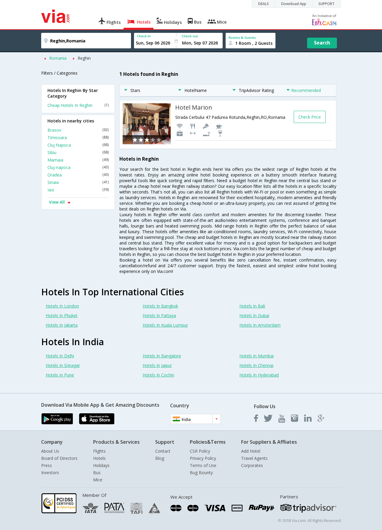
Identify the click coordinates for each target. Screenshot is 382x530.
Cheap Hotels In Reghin (78, 105)
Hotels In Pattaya (159, 315)
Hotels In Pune (60, 375)
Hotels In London (62, 306)
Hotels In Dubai (254, 315)
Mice (97, 480)
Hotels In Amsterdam (260, 325)
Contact (162, 451)
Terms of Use (203, 465)
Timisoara (78, 137)
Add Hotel (250, 451)
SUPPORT (326, 3)
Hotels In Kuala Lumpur (165, 325)
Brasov (78, 130)
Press (46, 465)
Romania (58, 58)
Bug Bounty (201, 472)
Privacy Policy (203, 458)
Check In (144, 36)
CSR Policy (200, 451)
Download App (293, 3)
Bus (97, 472)
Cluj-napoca (78, 167)
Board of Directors (59, 458)
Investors (50, 472)
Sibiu (78, 152)
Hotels (99, 458)
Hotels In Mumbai (256, 356)
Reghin (84, 58)
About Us (50, 451)
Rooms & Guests (242, 37)
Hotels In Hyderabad (259, 375)
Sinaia (78, 182)
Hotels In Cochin (158, 375)
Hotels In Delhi (60, 356)
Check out (190, 36)
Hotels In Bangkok (160, 306)
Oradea (78, 175)
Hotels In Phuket (62, 315)
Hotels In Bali (252, 306)
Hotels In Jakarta (62, 325)
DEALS (263, 3)
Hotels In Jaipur (157, 365)
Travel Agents (254, 458)
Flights (99, 451)
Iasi (78, 190)
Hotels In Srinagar (63, 365)
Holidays (101, 465)
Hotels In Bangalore (162, 356)
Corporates (252, 465)
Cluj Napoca (78, 145)
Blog (159, 458)
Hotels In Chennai (256, 365)
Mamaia (78, 160)
